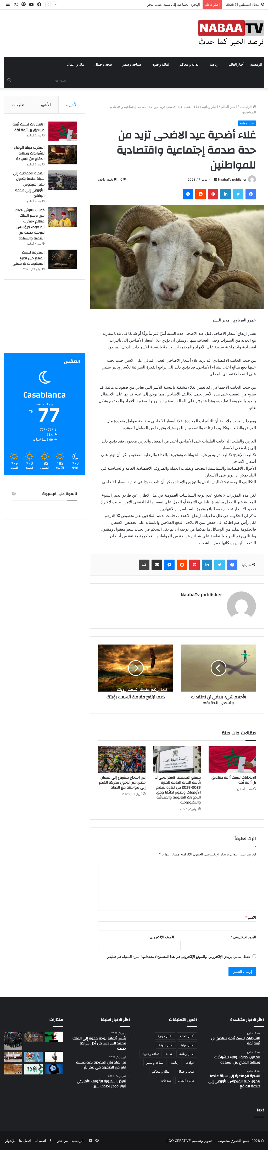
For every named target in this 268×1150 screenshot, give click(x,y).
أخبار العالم (236, 64)
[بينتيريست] (213, 194)
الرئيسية (256, 64)
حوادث (190, 1063)
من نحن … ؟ (59, 1140)
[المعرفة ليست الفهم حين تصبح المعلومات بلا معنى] (62, 259)
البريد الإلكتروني (243, 937)
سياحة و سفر (131, 64)
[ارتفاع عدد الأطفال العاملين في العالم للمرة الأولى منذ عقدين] (33, 1037)
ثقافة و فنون (160, 64)
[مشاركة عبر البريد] (157, 565)
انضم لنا (40, 1140)
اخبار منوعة (166, 1045)
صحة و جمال (103, 64)
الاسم (250, 917)
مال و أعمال (75, 64)
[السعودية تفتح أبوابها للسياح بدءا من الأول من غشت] (13, 1069)
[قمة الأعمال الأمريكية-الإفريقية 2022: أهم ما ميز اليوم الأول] (13, 1057)
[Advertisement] (44, 320)
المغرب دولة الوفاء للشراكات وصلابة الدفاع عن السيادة (29, 153)
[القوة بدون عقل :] (54, 1068)
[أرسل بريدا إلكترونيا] (215, 179)
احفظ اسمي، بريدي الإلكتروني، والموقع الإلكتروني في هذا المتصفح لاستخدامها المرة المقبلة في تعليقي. (178, 956)
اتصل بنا (25, 1140)
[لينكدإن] (225, 194)
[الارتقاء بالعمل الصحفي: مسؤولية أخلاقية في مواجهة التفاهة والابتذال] (33, 1069)
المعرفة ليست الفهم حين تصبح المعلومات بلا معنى (28, 258)
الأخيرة (71, 104)
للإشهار (10, 1140)
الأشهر (45, 104)
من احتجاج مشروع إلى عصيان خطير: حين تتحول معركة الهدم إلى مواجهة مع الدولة (122, 782)
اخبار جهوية (165, 1036)
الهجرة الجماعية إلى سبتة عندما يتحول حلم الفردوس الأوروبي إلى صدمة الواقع (143, 4)
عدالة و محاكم (189, 64)
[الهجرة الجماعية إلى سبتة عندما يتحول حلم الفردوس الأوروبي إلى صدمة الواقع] (62, 180)
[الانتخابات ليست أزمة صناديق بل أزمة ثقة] (232, 759)
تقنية (169, 1054)
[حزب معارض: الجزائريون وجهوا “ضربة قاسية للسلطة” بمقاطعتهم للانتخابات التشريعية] (54, 1037)
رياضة (214, 64)
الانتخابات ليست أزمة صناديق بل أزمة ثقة (233, 780)
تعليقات (18, 104)
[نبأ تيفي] (231, 33)
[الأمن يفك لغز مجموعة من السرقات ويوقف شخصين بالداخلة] (13, 1041)
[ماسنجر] (188, 194)
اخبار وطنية (210, 107)
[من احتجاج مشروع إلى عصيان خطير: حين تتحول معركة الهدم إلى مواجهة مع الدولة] (122, 759)
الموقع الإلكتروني (162, 937)
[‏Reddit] (200, 194)
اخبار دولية (187, 1045)
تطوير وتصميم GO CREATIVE (190, 1140)
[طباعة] (144, 565)
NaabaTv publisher (232, 179)
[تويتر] (238, 194)
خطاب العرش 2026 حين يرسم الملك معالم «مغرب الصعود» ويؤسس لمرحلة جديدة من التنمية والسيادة (29, 224)
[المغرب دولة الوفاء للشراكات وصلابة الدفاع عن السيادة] (62, 154)
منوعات (166, 1080)
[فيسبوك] (250, 194)
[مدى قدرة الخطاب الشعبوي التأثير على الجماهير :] (54, 1057)
